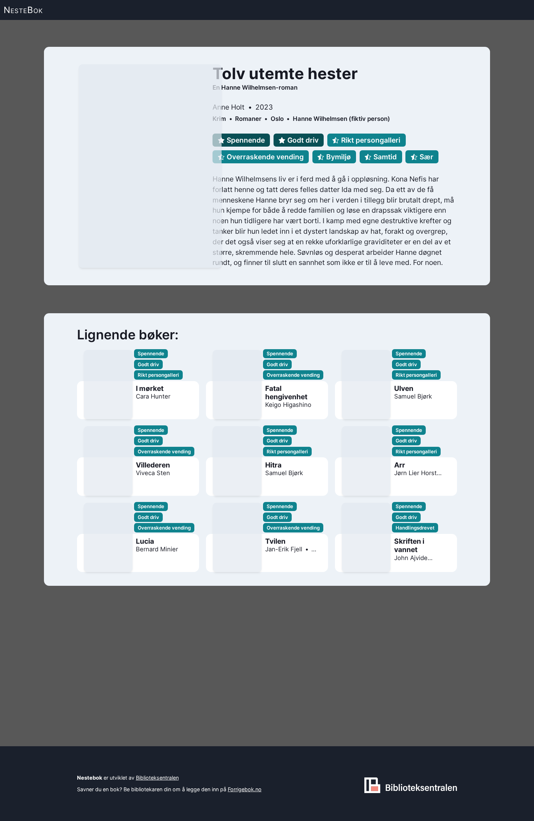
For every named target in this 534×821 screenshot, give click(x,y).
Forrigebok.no (245, 789)
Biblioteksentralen (157, 778)
